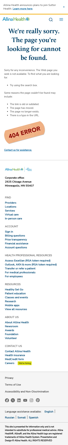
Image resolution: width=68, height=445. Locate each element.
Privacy (9, 378)
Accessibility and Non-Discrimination (27, 391)
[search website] (50, 19)
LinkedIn (19, 400)
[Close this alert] (64, 7)
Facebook (7, 400)
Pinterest (37, 400)
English (49, 411)
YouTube (25, 400)
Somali (21, 417)
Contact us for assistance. (18, 150)
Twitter (13, 400)
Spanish (33, 417)
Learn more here (23, 9)
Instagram (31, 400)
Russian (9, 417)
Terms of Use (13, 384)
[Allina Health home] (16, 20)
